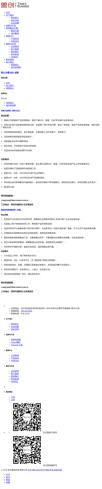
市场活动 (15, 41)
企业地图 (15, 23)
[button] (51, 111)
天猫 (13, 397)
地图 (8, 482)
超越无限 (58, 470)
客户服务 (15, 49)
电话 (8, 477)
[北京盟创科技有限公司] (15, 8)
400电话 (14, 57)
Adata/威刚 (15, 342)
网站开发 (49, 470)
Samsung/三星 (17, 345)
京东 (13, 400)
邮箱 (8, 480)
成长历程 (15, 20)
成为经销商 (16, 67)
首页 (8, 83)
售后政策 (15, 54)
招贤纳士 (15, 65)
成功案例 (15, 33)
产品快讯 (15, 39)
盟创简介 (15, 18)
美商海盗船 (16, 340)
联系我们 (15, 52)
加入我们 (10, 86)
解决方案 (15, 31)
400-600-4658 (26, 311)
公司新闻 (15, 355)
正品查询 (15, 46)
